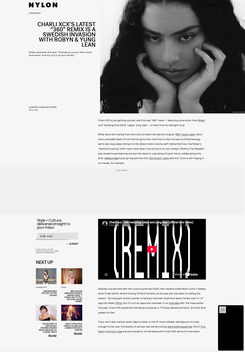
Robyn (201, 120)
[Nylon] (43, 5)
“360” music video (185, 134)
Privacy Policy (50, 252)
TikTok (118, 303)
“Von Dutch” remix (158, 158)
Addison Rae (111, 158)
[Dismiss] (240, 307)
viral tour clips (114, 331)
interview (174, 303)
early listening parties (180, 326)
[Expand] (221, 307)
